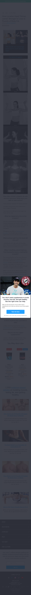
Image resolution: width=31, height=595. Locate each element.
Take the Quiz (15, 311)
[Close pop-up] (29, 277)
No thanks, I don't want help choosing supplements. (15, 315)
